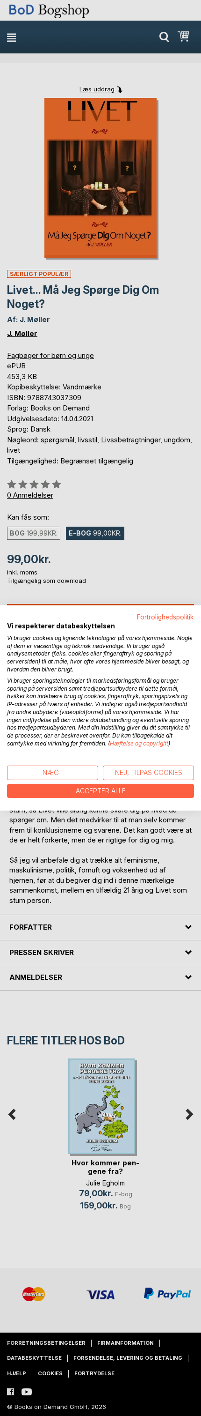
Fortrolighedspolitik (165, 617)
